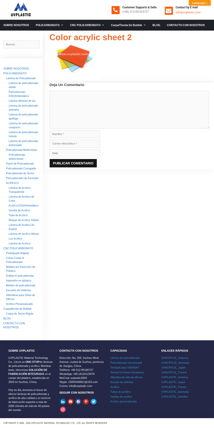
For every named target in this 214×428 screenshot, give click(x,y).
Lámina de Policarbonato (21, 78)
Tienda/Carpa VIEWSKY (125, 367)
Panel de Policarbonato (20, 163)
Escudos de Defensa (18, 290)
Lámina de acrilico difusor (24, 233)
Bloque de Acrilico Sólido (24, 220)
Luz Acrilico (15, 238)
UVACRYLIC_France (174, 372)
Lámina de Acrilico (20, 243)
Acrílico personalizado (123, 401)
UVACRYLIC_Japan (173, 367)
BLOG (156, 25)
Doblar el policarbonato (20, 275)
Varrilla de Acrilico (19, 210)
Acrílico (114, 387)
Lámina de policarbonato (125, 357)
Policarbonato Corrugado (21, 168)
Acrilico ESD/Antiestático (23, 205)
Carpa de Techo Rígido (19, 313)
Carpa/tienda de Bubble (126, 25)
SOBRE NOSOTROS (16, 25)
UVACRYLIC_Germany (175, 362)
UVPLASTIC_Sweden (174, 396)
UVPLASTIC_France (173, 387)
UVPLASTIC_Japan (173, 382)
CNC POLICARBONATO (85, 25)
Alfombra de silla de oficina (126, 377)
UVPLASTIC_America (174, 377)
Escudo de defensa (121, 382)
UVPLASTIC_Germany (175, 391)
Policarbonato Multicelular (21, 150)
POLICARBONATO (48, 25)
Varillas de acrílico (121, 396)
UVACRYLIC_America (174, 357)
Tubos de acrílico (120, 391)
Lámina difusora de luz (22, 100)
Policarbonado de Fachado (22, 178)
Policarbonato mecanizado (126, 362)
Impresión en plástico (18, 280)
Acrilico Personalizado (19, 304)
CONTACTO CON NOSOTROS (186, 25)
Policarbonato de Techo (20, 173)
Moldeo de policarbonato (20, 285)
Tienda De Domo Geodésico (127, 372)
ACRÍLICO (12, 183)
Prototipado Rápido (17, 253)
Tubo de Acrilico (18, 215)
